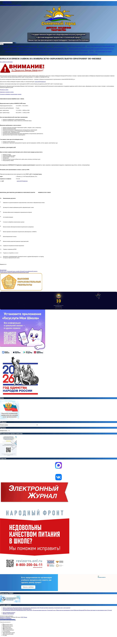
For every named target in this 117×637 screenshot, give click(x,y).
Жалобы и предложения (8, 613)
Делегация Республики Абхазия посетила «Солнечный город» (17, 609)
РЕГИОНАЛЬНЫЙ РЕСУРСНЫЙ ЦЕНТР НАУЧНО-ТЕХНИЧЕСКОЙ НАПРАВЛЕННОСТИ (91, 49)
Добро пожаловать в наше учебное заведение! (10, 5)
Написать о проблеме (28, 587)
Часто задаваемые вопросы (9, 612)
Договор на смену (4, 89)
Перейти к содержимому (5, 618)
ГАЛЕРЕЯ (49, 46)
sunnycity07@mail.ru (7, 2)
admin (11, 61)
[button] (8, 619)
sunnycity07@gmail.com (40, 81)
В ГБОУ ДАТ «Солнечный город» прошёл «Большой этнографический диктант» (19, 271)
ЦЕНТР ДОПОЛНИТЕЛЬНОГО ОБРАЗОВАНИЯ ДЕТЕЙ (100, 46)
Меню (2, 44)
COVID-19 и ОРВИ (53, 54)
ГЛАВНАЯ (5, 46)
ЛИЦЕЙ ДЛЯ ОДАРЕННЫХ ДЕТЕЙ (76, 46)
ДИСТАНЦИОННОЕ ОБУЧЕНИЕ (103, 51)
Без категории (3, 270)
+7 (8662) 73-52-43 (7, 1)
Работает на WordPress (5, 617)
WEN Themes (24, 617)
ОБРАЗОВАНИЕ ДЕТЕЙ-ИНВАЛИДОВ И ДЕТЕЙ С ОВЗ (33, 54)
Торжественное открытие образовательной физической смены (14, 272)
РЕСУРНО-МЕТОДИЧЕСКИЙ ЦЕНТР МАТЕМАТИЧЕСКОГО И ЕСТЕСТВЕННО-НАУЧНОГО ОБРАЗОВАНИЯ (60, 51)
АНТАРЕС (14, 49)
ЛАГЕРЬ (91, 51)
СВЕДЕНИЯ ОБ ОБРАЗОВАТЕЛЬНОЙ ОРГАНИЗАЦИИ (23, 46)
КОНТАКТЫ (42, 46)
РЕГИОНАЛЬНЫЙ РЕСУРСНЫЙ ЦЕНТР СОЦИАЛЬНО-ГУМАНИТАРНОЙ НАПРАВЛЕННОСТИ (43, 49)
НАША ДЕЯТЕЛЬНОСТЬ (59, 46)
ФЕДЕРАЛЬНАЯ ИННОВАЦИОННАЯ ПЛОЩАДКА (18, 51)
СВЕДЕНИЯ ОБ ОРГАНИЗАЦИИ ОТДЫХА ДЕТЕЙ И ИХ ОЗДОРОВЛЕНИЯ (79, 54)
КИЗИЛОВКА (6, 49)
